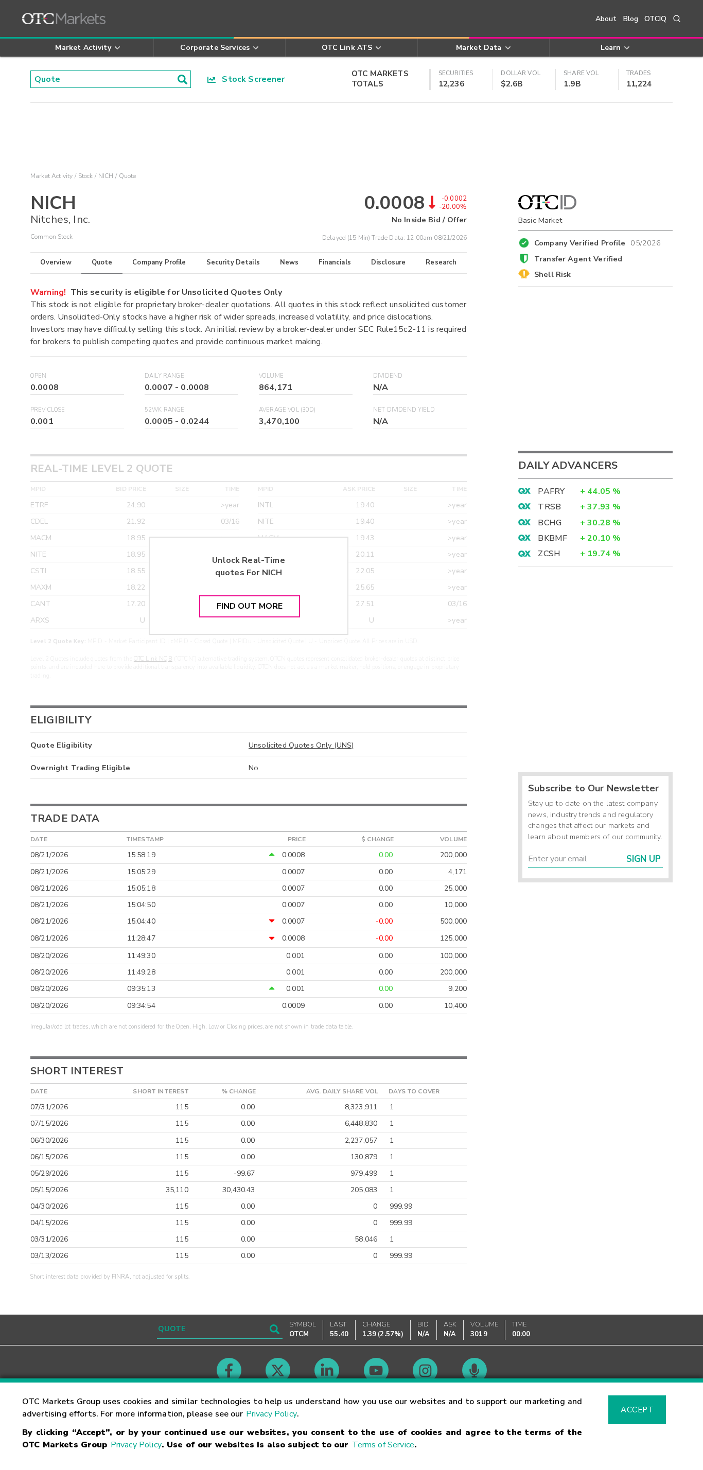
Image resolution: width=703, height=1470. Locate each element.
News (289, 262)
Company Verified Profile (597, 241)
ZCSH (549, 553)
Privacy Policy (271, 1414)
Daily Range (164, 376)
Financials (335, 262)
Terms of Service (383, 1444)
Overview (55, 262)
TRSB (549, 506)
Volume (271, 376)
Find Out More (250, 606)
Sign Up (643, 859)
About (606, 19)
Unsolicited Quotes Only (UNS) (301, 745)
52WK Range (165, 410)
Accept (637, 1410)
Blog (631, 19)
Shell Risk (552, 274)
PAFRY (551, 491)
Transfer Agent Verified (578, 258)
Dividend (387, 376)
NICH (106, 176)
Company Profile (159, 262)
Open (38, 376)
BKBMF (552, 538)
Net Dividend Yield (404, 410)
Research (441, 262)
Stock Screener (250, 79)
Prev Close (47, 410)
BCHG (549, 522)
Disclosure (388, 262)
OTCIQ (655, 19)
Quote (102, 262)
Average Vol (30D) (287, 410)
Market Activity (51, 176)
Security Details (233, 262)
